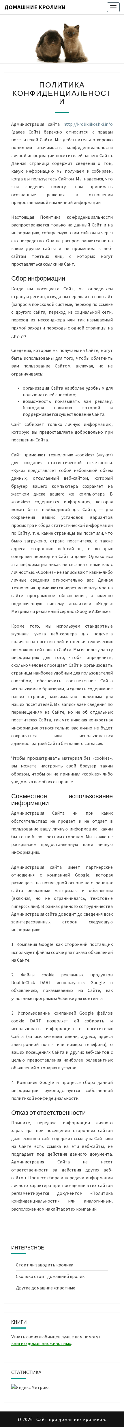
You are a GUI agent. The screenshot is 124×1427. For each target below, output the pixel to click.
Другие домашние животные (45, 1288)
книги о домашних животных (41, 1343)
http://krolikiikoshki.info (88, 124)
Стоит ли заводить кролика (44, 1265)
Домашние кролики (35, 7)
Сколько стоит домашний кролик (50, 1276)
